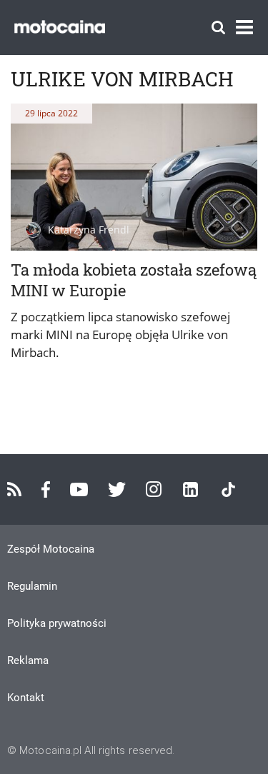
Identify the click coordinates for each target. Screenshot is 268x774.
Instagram (154, 489)
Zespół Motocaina (50, 549)
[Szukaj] (218, 27)
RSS (14, 489)
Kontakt (25, 697)
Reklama (28, 660)
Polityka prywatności (56, 623)
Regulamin (32, 586)
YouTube (79, 489)
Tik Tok (228, 489)
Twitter (117, 489)
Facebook (45, 489)
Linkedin (190, 489)
